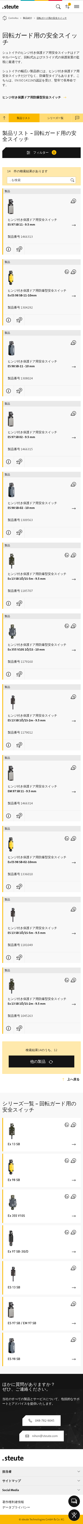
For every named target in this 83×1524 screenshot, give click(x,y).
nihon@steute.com (45, 1436)
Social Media (10, 1490)
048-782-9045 (44, 1421)
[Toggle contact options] (74, 1501)
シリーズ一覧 (55, 118)
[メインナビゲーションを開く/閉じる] (58, 6)
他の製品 (38, 1061)
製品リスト (23, 118)
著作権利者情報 (13, 1502)
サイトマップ (11, 1481)
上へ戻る (73, 1079)
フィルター (44, 153)
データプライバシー (16, 1507)
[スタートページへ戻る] (10, 7)
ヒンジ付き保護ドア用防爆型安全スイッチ (31, 97)
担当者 (7, 1472)
